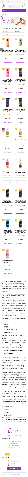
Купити (7, 58)
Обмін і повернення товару (14, 449)
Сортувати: (5, 31)
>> (25, 278)
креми (3, 303)
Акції (7, 454)
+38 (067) (15, 463)
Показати (16, 31)
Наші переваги (14, 443)
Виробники (14, 451)
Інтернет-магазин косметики (14, 441)
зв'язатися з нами (14, 468)
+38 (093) (15, 461)
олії (15, 301)
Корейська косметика (14, 445)
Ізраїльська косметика (14, 447)
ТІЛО (5, 14)
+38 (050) (15, 465)
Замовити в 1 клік (8, 62)
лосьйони (22, 301)
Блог (20, 453)
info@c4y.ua (8, 1)
